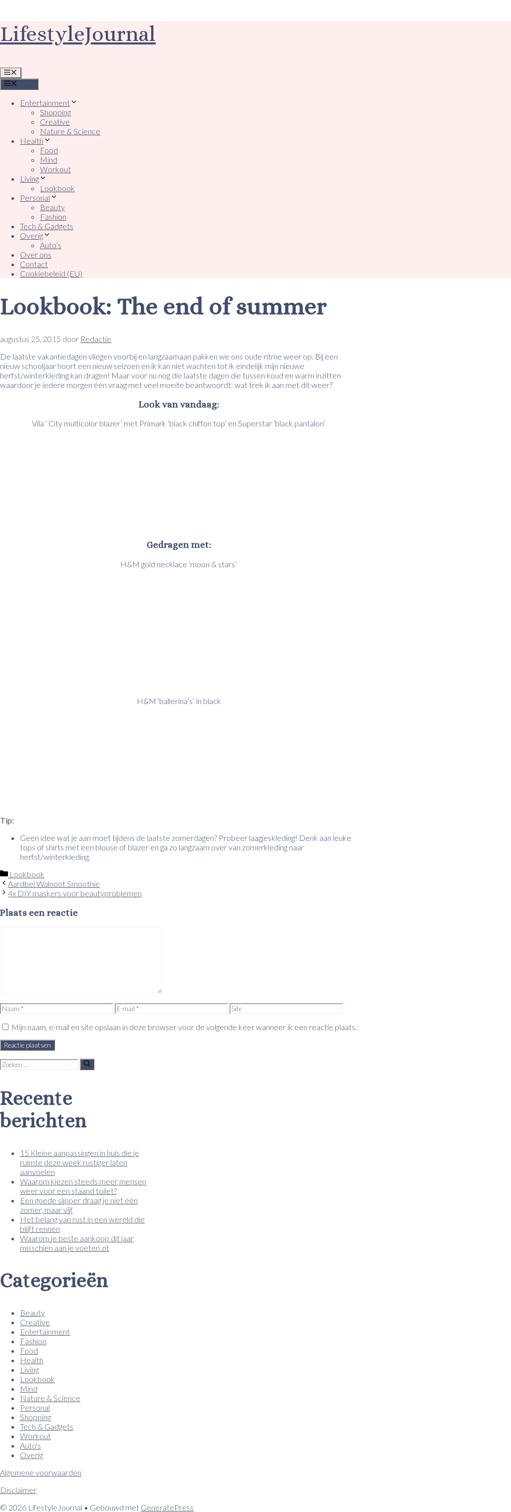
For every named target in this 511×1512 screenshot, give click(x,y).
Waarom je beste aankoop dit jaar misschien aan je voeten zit (77, 1242)
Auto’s (50, 245)
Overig (31, 235)
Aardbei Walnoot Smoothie (54, 883)
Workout (55, 169)
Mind (48, 159)
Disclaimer (18, 1490)
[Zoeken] (87, 1064)
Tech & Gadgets (46, 226)
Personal (35, 197)
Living (29, 178)
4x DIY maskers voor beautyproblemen (75, 893)
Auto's (30, 1445)
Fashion (53, 216)
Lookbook (57, 188)
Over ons (35, 254)
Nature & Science (70, 131)
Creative (55, 121)
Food (49, 150)
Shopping (55, 112)
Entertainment (45, 102)
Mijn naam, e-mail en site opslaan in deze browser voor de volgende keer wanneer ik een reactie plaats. (184, 1027)
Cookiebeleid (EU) (51, 273)
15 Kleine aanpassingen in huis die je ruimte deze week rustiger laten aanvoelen (79, 1162)
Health (31, 140)
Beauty (52, 207)
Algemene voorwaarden (40, 1472)
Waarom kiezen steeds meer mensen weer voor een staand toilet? (83, 1185)
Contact (34, 264)
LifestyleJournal (78, 33)
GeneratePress (167, 1507)
